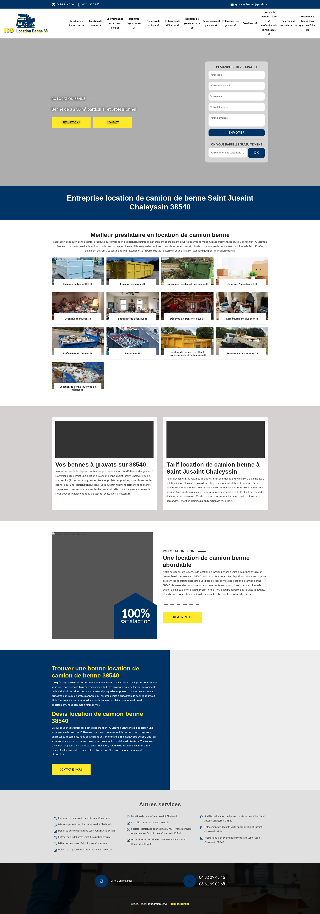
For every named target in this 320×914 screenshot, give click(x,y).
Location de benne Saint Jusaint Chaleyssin (154, 816)
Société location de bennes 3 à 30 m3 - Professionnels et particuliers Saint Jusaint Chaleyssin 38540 (161, 831)
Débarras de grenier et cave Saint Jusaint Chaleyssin (86, 830)
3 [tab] (178, 604)
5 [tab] (191, 604)
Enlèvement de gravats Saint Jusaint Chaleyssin (84, 818)
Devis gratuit (182, 617)
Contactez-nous (71, 769)
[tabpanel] (215, 577)
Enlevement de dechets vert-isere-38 (115, 23)
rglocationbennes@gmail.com (251, 4)
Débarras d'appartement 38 (134, 23)
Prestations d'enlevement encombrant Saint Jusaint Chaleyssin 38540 (232, 840)
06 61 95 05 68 (90, 4)
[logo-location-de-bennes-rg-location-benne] (26, 23)
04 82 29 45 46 (65, 4)
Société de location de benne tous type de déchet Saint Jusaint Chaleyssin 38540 (234, 818)
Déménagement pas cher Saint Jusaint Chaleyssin (85, 824)
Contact (113, 122)
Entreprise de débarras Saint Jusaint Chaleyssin (84, 837)
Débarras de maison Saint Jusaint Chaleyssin (82, 843)
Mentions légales (179, 904)
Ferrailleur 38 (250, 23)
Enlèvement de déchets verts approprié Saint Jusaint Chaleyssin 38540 (233, 829)
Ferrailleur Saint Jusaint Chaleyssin (150, 822)
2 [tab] (172, 604)
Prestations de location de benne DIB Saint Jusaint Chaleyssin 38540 (158, 842)
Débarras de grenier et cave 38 (192, 23)
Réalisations (71, 122)
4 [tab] (185, 604)
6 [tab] (197, 604)
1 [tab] (166, 604)
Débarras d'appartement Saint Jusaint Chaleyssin (85, 849)
